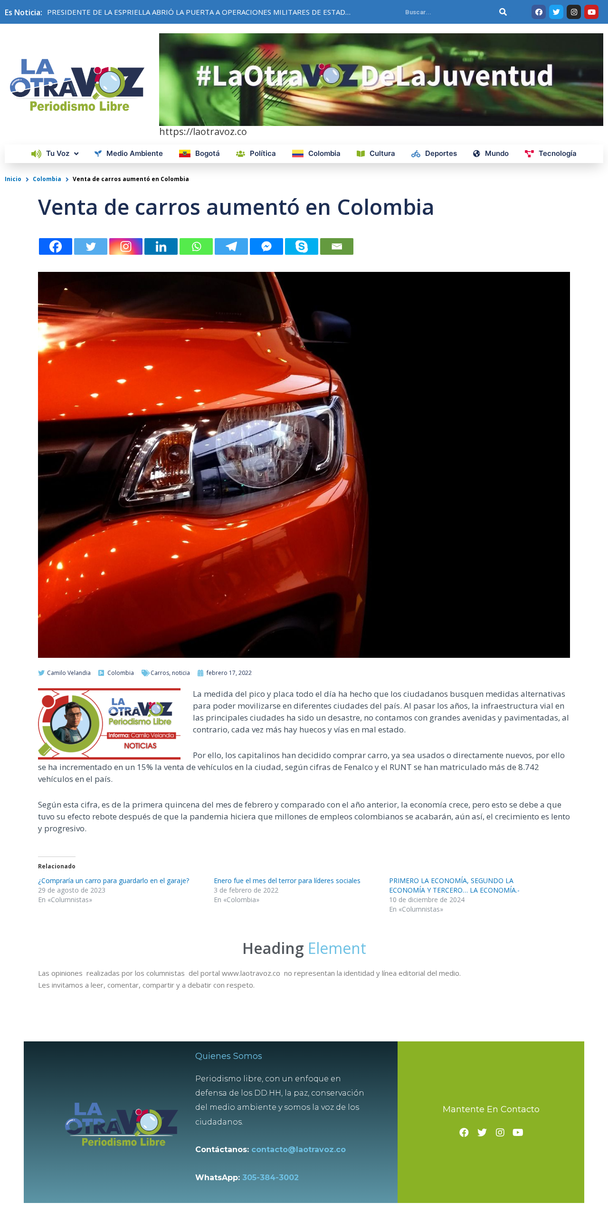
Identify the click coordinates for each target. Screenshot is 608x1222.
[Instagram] (125, 246)
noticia (181, 673)
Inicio (13, 179)
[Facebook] (55, 246)
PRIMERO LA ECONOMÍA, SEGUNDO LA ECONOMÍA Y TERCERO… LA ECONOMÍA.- (454, 885)
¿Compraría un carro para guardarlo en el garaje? (113, 880)
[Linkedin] (161, 246)
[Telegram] (231, 246)
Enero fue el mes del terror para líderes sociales (287, 880)
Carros (160, 673)
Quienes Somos (228, 1056)
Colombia (47, 179)
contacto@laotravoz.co (301, 1149)
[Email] (336, 246)
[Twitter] (90, 246)
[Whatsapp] (196, 246)
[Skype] (301, 246)
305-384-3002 (270, 1177)
